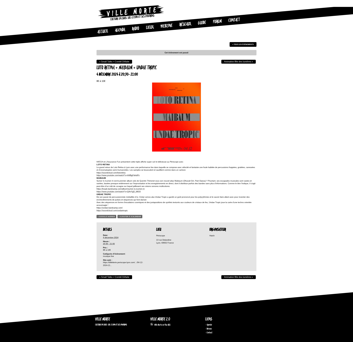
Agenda (120, 30)
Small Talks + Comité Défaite (114, 61)
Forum (217, 21)
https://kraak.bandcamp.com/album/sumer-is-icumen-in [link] (121, 189)
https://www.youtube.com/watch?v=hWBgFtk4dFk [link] (118, 175)
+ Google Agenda (106, 216)
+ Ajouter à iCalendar (130, 216)
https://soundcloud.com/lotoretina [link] (111, 173)
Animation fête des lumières (238, 61)
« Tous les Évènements (243, 44)
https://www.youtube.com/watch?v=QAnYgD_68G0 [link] (119, 191)
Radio (135, 29)
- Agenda (208, 324)
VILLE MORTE (102, 319)
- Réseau (208, 328)
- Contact (208, 332)
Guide (202, 23)
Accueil (102, 31)
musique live (108, 256)
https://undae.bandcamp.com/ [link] (110, 208)
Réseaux (185, 24)
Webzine (166, 26)
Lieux (150, 27)
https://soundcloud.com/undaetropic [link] (112, 210)
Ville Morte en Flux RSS (161, 324)
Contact (234, 20)
